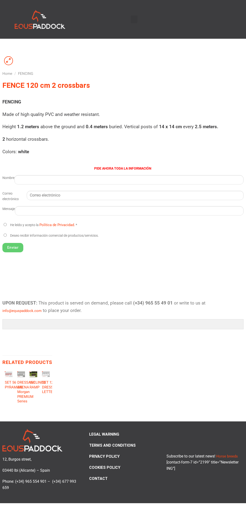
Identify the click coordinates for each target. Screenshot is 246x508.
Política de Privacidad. (57, 225)
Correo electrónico (10, 196)
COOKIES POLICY (104, 467)
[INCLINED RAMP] (33, 374)
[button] (134, 19)
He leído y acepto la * (43, 225)
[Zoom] (8, 60)
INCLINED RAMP (38, 384)
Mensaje (8, 209)
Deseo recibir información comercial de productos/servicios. (54, 236)
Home (7, 73)
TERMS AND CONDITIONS (112, 445)
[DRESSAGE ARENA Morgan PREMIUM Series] (21, 374)
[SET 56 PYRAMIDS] (8, 374)
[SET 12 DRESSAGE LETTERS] (46, 374)
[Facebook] (215, 19)
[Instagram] (221, 19)
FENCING (25, 73)
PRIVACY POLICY (104, 456)
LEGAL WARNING (104, 434)
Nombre (8, 178)
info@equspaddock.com (22, 311)
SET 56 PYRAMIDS (13, 384)
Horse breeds (227, 456)
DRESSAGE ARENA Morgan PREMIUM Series (26, 391)
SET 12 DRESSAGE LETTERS (51, 387)
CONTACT (98, 478)
